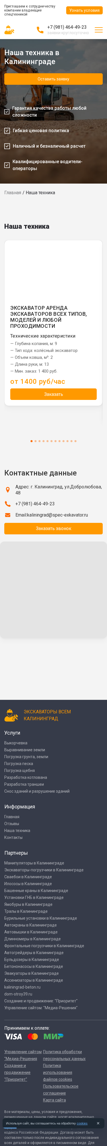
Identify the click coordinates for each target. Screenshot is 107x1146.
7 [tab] (55, 441)
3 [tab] (40, 441)
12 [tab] (75, 441)
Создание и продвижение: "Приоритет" (41, 1001)
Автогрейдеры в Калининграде (34, 952)
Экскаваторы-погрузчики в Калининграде (44, 870)
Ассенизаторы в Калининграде (33, 980)
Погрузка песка (18, 763)
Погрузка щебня (19, 770)
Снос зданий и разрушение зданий (37, 791)
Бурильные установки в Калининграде (40, 918)
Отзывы (11, 823)
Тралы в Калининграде (26, 911)
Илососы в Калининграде (28, 883)
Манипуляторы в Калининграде (34, 863)
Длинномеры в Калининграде (32, 939)
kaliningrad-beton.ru (22, 987)
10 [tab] (67, 441)
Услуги (12, 733)
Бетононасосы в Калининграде (33, 966)
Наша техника (17, 830)
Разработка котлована (25, 777)
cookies (82, 1123)
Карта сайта (54, 1100)
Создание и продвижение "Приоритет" (17, 1072)
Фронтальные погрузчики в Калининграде (44, 945)
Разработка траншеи (24, 784)
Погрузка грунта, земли (26, 756)
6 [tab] (52, 441)
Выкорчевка (15, 743)
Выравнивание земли (24, 750)
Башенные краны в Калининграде (36, 890)
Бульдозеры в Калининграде (31, 959)
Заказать (53, 394)
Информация (19, 807)
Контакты (13, 837)
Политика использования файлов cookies (57, 1072)
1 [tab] (32, 441)
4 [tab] (44, 441)
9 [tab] (63, 441)
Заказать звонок (53, 528)
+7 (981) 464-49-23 (67, 27)
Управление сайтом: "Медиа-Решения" (41, 1008)
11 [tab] (71, 441)
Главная (12, 192)
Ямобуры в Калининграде (28, 904)
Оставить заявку (53, 79)
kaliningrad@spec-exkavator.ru (57, 515)
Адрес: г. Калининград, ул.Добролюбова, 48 (58, 490)
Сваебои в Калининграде (28, 877)
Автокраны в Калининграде (30, 925)
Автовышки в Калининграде (31, 932)
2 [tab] (36, 441)
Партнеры (16, 853)
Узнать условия (84, 10)
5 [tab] (48, 441)
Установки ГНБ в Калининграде (34, 897)
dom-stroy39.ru (18, 994)
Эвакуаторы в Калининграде (31, 973)
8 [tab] (59, 441)
